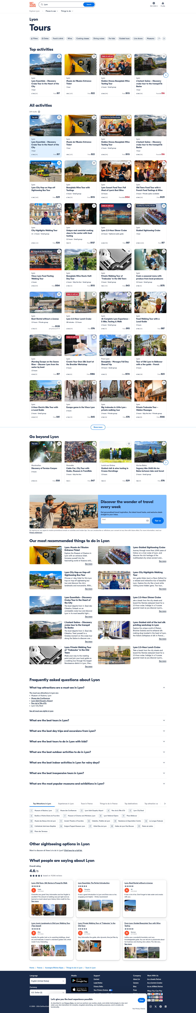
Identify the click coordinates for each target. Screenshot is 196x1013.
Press (135, 990)
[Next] (165, 75)
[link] (45, 75)
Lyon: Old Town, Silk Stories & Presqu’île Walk (49, 883)
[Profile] (163, 3)
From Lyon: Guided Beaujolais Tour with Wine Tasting (142, 924)
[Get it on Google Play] (79, 981)
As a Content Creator (154, 983)
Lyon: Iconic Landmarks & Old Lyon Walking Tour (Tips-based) (50, 924)
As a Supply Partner (154, 979)
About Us (136, 979)
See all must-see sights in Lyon (41, 711)
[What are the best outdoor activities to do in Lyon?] (164, 751)
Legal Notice (98, 983)
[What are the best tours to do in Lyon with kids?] (164, 741)
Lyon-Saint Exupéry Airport (42, 701)
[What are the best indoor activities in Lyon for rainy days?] (164, 762)
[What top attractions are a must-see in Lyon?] (164, 687)
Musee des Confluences (40, 698)
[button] (45, 75)
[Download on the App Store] (79, 990)
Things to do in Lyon (74, 968)
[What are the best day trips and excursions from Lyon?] (164, 730)
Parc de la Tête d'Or (39, 703)
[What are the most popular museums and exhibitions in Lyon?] (164, 783)
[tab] (42, 804)
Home (31, 968)
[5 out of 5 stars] (51, 886)
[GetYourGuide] (32, 4)
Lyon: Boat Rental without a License (139, 883)
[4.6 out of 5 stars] (36, 875)
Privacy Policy (98, 986)
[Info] (39, 112)
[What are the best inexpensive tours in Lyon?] (164, 773)
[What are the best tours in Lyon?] (164, 720)
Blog (134, 986)
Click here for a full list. (73, 850)
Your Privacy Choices (101, 990)
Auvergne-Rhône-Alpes (54, 968)
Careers (135, 983)
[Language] (154, 3)
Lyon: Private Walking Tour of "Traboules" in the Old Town (96, 924)
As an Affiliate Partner (155, 986)
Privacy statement (35, 533)
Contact (96, 979)
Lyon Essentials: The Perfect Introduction (94, 883)
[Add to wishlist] (59, 56)
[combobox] (61, 4)
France (39, 968)
